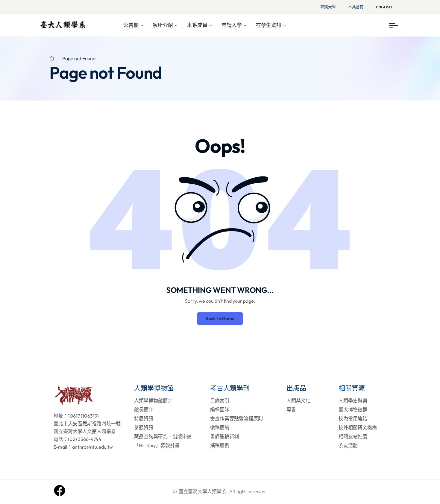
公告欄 (131, 25)
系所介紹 (163, 25)
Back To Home (220, 318)
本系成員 (197, 25)
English (384, 6)
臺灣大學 (328, 6)
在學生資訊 (268, 25)
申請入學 (231, 25)
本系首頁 (356, 6)
